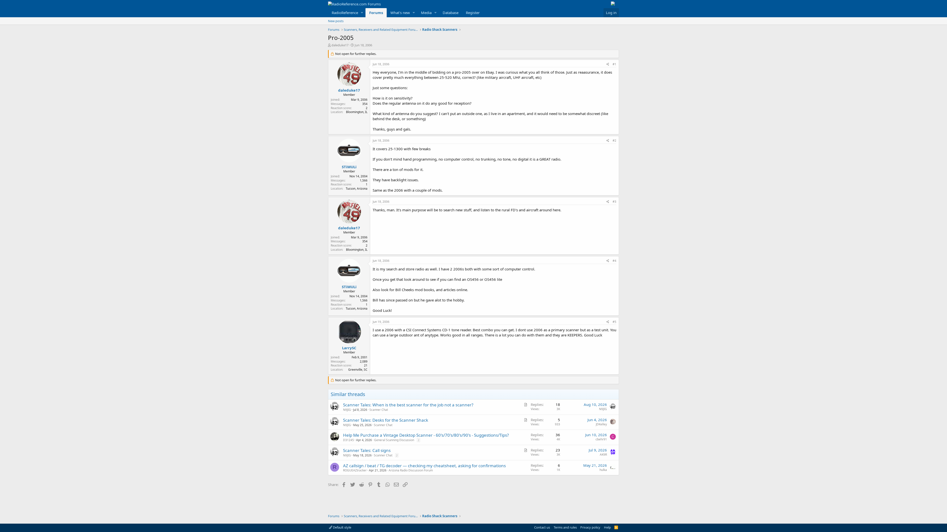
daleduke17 (339, 45)
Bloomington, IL (356, 112)
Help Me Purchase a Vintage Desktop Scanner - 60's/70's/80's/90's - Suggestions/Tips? (426, 435)
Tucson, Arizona (356, 188)
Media (426, 12)
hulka (603, 470)
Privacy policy (590, 527)
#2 (614, 140)
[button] (362, 12)
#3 (614, 202)
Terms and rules (565, 527)
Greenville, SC (357, 369)
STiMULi (349, 166)
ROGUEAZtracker (355, 470)
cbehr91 (601, 439)
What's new (400, 12)
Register (473, 12)
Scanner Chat (378, 410)
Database (450, 12)
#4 (614, 261)
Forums (376, 12)
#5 (614, 322)
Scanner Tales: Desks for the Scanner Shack (385, 420)
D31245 (348, 440)
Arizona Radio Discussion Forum (411, 470)
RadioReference (345, 12)
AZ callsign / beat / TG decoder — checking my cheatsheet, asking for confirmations (424, 465)
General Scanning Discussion (394, 440)
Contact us (542, 527)
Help (607, 527)
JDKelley (601, 424)
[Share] (608, 64)
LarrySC (349, 347)
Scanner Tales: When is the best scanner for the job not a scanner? (408, 405)
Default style (341, 527)
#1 (614, 64)
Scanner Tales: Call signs (367, 450)
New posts (336, 21)
